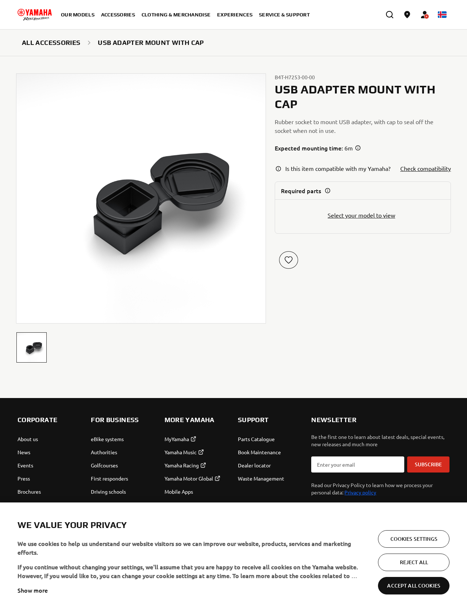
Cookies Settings (413, 538)
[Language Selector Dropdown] (442, 14)
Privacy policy (360, 492)
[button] (31, 347)
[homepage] (35, 14)
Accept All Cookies (413, 585)
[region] (233, 557)
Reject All (414, 562)
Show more (33, 590)
